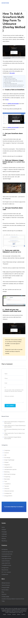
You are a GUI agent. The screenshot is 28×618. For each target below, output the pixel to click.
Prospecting (7, 476)
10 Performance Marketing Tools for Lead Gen (14, 430)
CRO (5, 455)
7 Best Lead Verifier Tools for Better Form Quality (14, 434)
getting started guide (13, 103)
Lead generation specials (10, 469)
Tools (5, 481)
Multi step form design (9, 474)
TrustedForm (7, 483)
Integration (7, 464)
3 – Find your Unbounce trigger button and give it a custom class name (13, 81)
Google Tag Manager (9, 460)
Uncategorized (7, 493)
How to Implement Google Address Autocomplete (12, 437)
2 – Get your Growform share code (10, 79)
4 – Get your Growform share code (10, 83)
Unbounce (6, 488)
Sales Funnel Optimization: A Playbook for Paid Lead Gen (14, 422)
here (7, 99)
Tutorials (6, 486)
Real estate (7, 479)
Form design (7, 457)
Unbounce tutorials (9, 491)
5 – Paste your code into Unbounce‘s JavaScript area (13, 85)
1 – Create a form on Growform (9, 78)
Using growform (8, 495)
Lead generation (8, 467)
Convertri (6, 452)
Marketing (6, 472)
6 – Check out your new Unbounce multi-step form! (13, 86)
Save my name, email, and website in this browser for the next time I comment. (14, 390)
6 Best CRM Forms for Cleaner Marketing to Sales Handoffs (15, 426)
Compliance (7, 450)
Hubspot (6, 462)
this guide (12, 73)
